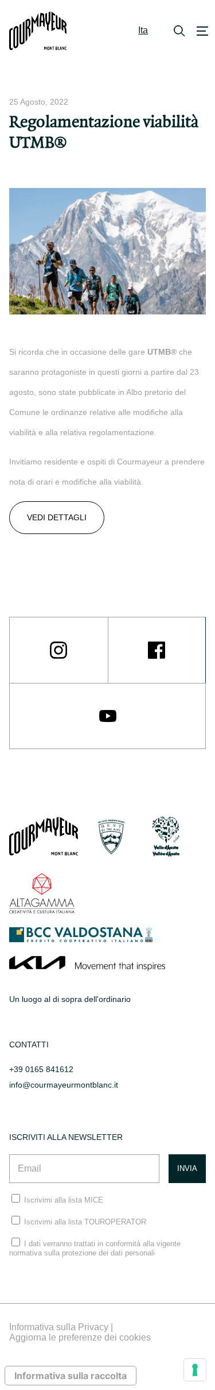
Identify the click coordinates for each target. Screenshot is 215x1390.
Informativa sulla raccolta (70, 1375)
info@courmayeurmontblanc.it (63, 1084)
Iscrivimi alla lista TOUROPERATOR (85, 1222)
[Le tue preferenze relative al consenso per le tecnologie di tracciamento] (195, 1370)
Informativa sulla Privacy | (61, 1327)
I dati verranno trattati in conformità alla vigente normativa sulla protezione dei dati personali (95, 1248)
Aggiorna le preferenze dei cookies (80, 1337)
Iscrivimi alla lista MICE (63, 1200)
